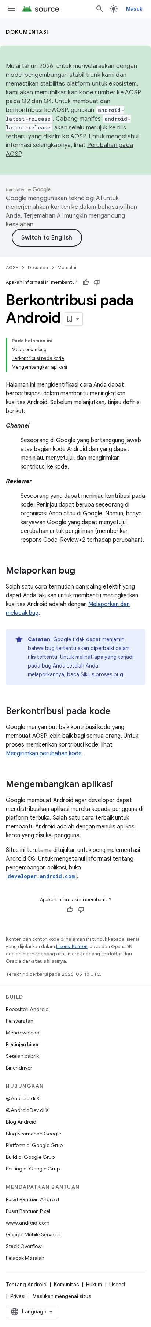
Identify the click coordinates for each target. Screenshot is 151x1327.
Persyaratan (19, 1021)
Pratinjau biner (22, 1044)
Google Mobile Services (33, 1234)
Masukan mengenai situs (62, 1296)
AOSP (12, 267)
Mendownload (23, 1032)
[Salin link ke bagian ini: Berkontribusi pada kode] (117, 711)
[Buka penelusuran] (99, 8)
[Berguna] (85, 282)
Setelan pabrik (22, 1056)
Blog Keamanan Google (33, 1133)
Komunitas (66, 1284)
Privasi (17, 1296)
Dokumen (38, 267)
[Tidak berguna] (96, 282)
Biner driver (19, 1067)
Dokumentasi (27, 32)
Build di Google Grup (30, 1157)
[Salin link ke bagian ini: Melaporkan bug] (82, 571)
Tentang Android (26, 1284)
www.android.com (27, 1222)
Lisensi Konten (72, 946)
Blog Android (21, 1122)
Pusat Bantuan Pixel (28, 1211)
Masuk (134, 8)
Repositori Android (27, 1009)
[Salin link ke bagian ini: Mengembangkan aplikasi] (120, 785)
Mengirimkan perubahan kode (44, 753)
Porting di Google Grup (33, 1168)
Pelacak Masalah (25, 1258)
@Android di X (23, 1098)
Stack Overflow (24, 1246)
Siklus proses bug (102, 674)
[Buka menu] (11, 9)
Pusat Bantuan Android (32, 1199)
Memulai (67, 267)
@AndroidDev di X (27, 1110)
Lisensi (117, 1284)
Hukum (94, 1284)
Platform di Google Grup (34, 1145)
